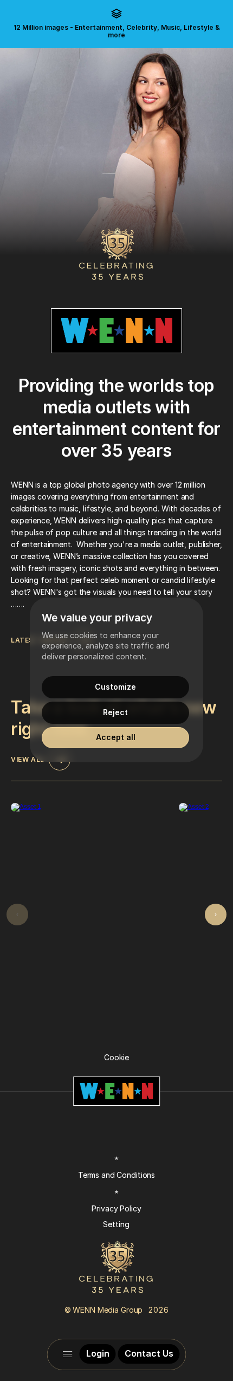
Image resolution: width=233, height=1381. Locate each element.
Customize (115, 686)
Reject (115, 712)
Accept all (115, 737)
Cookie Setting (116, 1141)
